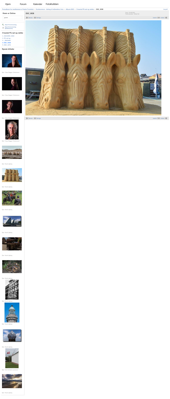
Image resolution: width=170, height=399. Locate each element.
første (31, 17)
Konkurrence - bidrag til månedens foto (49, 9)
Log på (165, 9)
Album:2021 (70, 9)
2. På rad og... (6, 38)
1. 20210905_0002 (8, 36)
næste (155, 17)
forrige (39, 17)
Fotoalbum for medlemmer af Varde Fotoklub (18, 9)
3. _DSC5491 (6, 40)
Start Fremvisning (10, 24)
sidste (162, 17)
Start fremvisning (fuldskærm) (10, 27)
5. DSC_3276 (6, 45)
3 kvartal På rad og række (85, 9)
